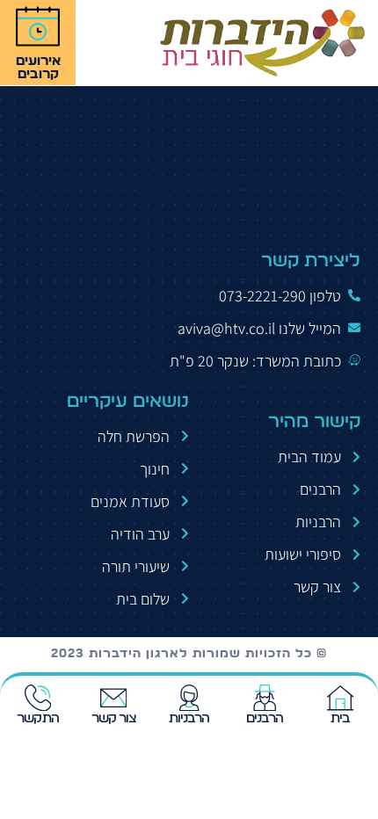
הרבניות (189, 718)
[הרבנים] (264, 698)
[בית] (340, 698)
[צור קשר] (113, 698)
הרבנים (265, 718)
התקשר (38, 718)
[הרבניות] (189, 698)
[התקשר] (38, 698)
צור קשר (113, 718)
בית (340, 718)
